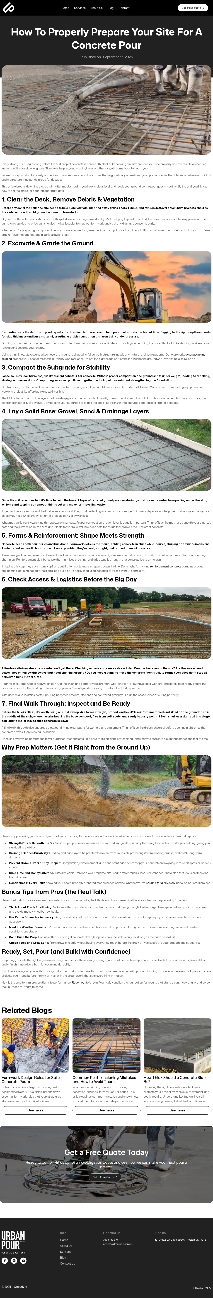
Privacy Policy (202, 1288)
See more (36, 1110)
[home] (9, 7)
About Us (97, 7)
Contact (124, 7)
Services (80, 7)
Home (65, 7)
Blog (111, 7)
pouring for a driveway (160, 883)
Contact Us (67, 1263)
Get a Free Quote (105, 1177)
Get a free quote (193, 7)
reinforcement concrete (165, 566)
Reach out (79, 982)
